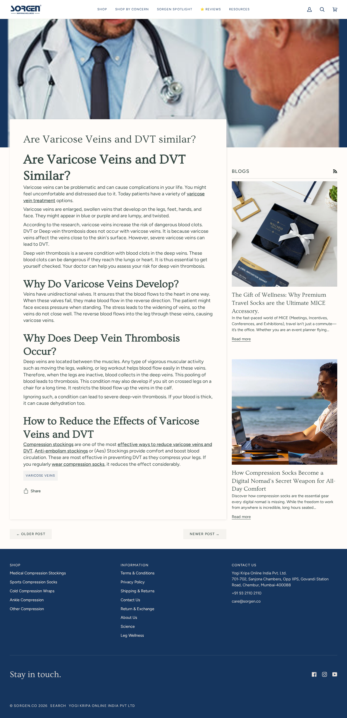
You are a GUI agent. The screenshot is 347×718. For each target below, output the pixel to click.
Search (58, 706)
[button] (102, 9)
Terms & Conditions (138, 573)
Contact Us (130, 599)
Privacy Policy (133, 582)
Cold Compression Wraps (32, 590)
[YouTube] (334, 674)
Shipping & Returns (138, 590)
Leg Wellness (132, 635)
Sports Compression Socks (33, 582)
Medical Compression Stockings (38, 573)
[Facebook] (314, 674)
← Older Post (30, 534)
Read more (241, 339)
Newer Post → (205, 534)
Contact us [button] (244, 565)
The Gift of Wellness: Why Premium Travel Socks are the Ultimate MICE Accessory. (279, 303)
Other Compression (27, 608)
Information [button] (135, 565)
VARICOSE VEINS (40, 475)
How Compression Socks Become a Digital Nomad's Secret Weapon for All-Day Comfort (283, 481)
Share (36, 491)
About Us (129, 617)
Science (128, 626)
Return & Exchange (137, 608)
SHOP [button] (15, 565)
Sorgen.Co (25, 706)
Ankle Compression (27, 599)
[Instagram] (324, 674)
